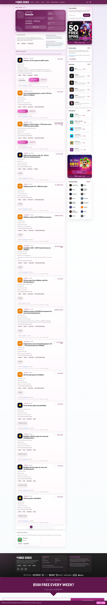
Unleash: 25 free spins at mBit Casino (36, 60)
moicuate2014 (25, 366)
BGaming (24, 75)
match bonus (20, 262)
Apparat (34, 418)
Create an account (72, 55)
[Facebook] (18, 569)
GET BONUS (34, 79)
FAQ (56, 562)
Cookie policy (57, 560)
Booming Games (30, 75)
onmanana (24, 85)
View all (88, 64)
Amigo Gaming (29, 418)
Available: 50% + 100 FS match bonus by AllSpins (37, 248)
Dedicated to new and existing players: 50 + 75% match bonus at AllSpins (37, 344)
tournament (20, 230)
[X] (22, 569)
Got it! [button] (101, 602)
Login (87, 2)
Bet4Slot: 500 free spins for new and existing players (35, 437)
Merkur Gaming (30, 106)
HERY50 (23, 303)
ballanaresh (25, 178)
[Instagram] (25, 569)
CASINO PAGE (43, 79)
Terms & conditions (46, 562)
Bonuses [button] (37, 2)
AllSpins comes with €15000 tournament (37, 217)
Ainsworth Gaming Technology (39, 106)
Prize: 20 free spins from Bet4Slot (34, 405)
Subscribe (86, 15)
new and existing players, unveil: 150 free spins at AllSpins (37, 94)
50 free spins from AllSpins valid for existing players (35, 281)
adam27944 (24, 147)
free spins (19, 75)
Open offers (36, 27)
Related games (23, 43)
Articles (48, 2)
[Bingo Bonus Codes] (22, 2)
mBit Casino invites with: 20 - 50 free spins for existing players (36, 156)
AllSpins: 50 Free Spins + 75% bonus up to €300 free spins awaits (37, 125)
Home (16, 7)
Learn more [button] (38, 602)
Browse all (88, 181)
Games (29, 565)
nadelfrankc (25, 397)
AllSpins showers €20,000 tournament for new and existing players (37, 312)
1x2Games (24, 106)
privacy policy (83, 18)
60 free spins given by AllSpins (33, 375)
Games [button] (42, 2)
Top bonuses (62, 2)
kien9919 (24, 335)
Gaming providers (54, 2)
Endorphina (36, 75)
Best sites (24, 565)
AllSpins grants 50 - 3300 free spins (35, 186)
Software (20, 7)
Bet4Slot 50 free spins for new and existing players (35, 468)
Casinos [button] (31, 2)
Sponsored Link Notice (43, 86)
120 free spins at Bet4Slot (32, 498)
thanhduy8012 (25, 428)
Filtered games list (30, 43)
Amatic (24, 418)
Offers (18, 43)
